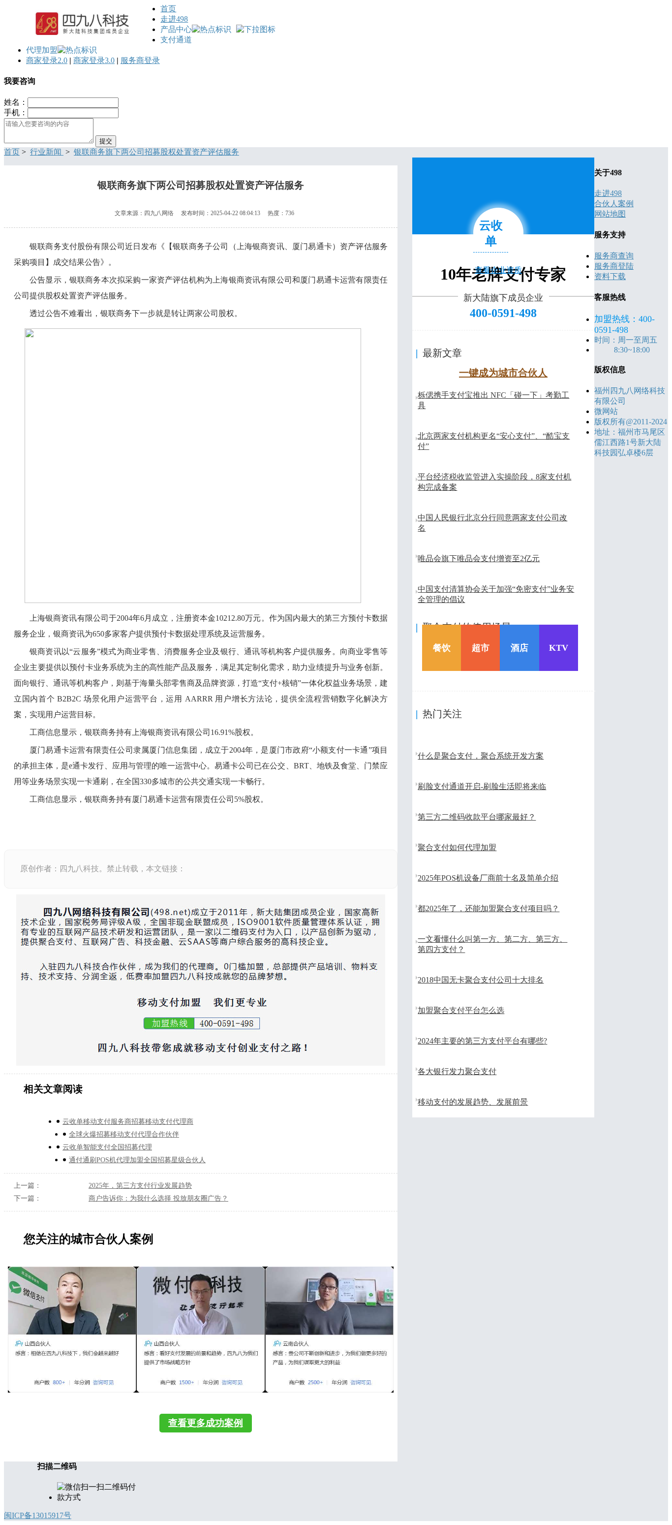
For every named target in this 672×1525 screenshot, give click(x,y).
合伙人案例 (614, 203)
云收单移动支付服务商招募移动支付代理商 (127, 1121)
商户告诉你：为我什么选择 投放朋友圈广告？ (158, 1198)
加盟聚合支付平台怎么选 (461, 1010)
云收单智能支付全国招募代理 (107, 1147)
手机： (16, 112)
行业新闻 (46, 152)
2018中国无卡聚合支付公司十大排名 (481, 980)
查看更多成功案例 (205, 1423)
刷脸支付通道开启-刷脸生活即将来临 (482, 786)
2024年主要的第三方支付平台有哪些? (482, 1041)
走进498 (174, 19)
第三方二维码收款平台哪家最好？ (477, 817)
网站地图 (610, 214)
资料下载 (610, 276)
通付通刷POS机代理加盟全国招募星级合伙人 (137, 1160)
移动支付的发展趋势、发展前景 (473, 1102)
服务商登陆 (614, 266)
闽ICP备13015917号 (37, 1515)
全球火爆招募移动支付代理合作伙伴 (124, 1134)
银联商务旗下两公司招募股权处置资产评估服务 (156, 152)
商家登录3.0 (94, 60)
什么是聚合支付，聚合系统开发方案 (481, 756)
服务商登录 (140, 60)
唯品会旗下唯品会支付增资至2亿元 (479, 558)
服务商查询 (614, 256)
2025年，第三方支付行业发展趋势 (140, 1185)
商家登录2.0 (46, 60)
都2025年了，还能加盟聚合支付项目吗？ (488, 908)
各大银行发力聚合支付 (457, 1071)
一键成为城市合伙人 (503, 372)
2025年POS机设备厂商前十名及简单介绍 (488, 878)
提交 (105, 141)
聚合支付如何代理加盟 (457, 847)
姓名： (16, 102)
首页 (168, 8)
